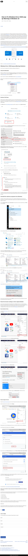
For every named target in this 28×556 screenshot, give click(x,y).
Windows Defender (18, 101)
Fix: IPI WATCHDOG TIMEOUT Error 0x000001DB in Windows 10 (9, 549)
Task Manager (4, 74)
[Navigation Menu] (26, 1)
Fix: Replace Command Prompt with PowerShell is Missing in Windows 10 (10, 550)
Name (1, 517)
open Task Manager (18, 76)
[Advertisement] (14, 11)
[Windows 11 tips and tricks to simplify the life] (2, 1)
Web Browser (7, 34)
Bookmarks (16, 306)
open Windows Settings (9, 104)
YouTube (2, 26)
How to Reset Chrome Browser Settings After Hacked (13, 486)
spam (23, 35)
